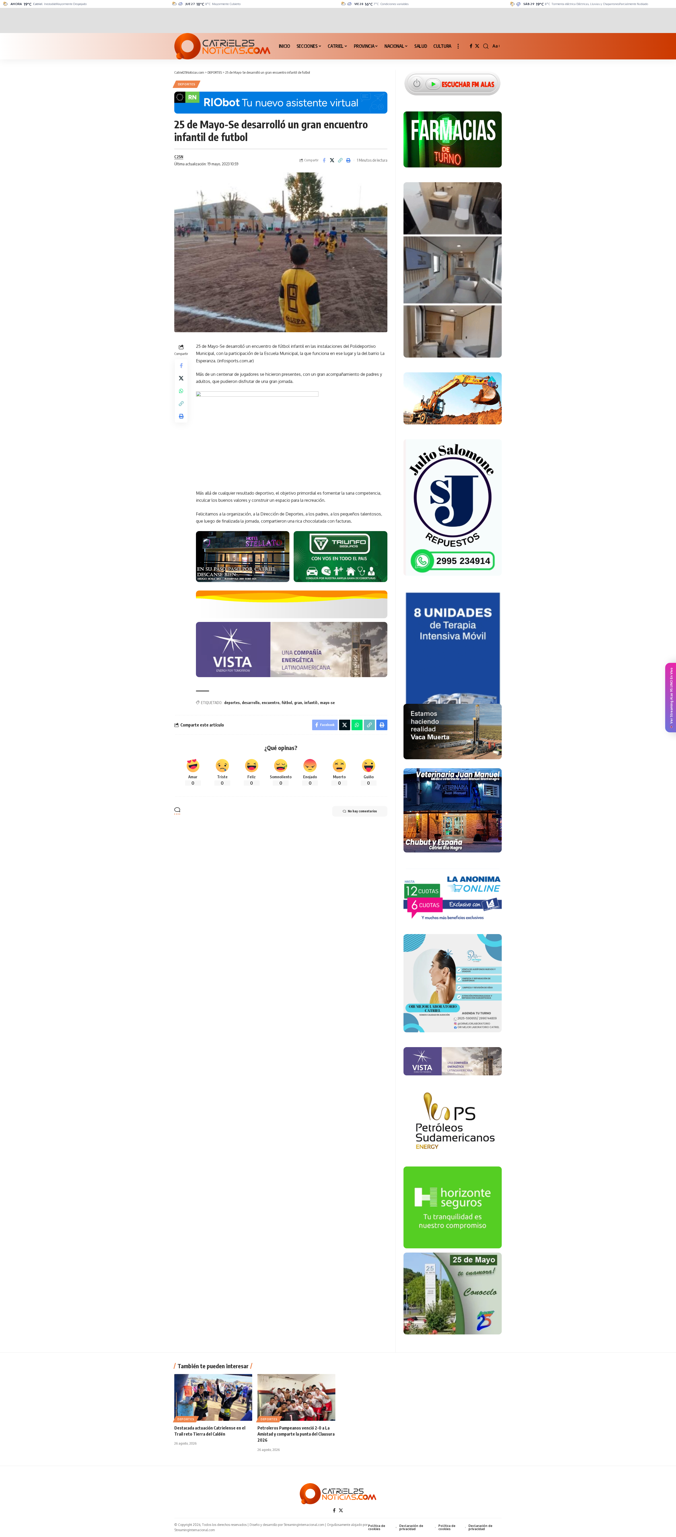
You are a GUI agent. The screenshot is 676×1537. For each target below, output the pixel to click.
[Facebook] (471, 46)
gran (298, 702)
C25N (178, 156)
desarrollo (251, 702)
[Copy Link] (340, 160)
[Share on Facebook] (324, 160)
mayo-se (327, 702)
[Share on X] (332, 160)
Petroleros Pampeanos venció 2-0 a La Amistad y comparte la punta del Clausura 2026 (296, 1434)
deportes (232, 702)
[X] (477, 46)
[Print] (348, 160)
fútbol (286, 702)
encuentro (270, 702)
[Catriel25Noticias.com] (222, 46)
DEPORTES (186, 84)
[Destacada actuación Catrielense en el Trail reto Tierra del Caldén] (213, 1397)
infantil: (311, 702)
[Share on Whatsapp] (181, 391)
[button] (458, 46)
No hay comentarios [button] (362, 811)
